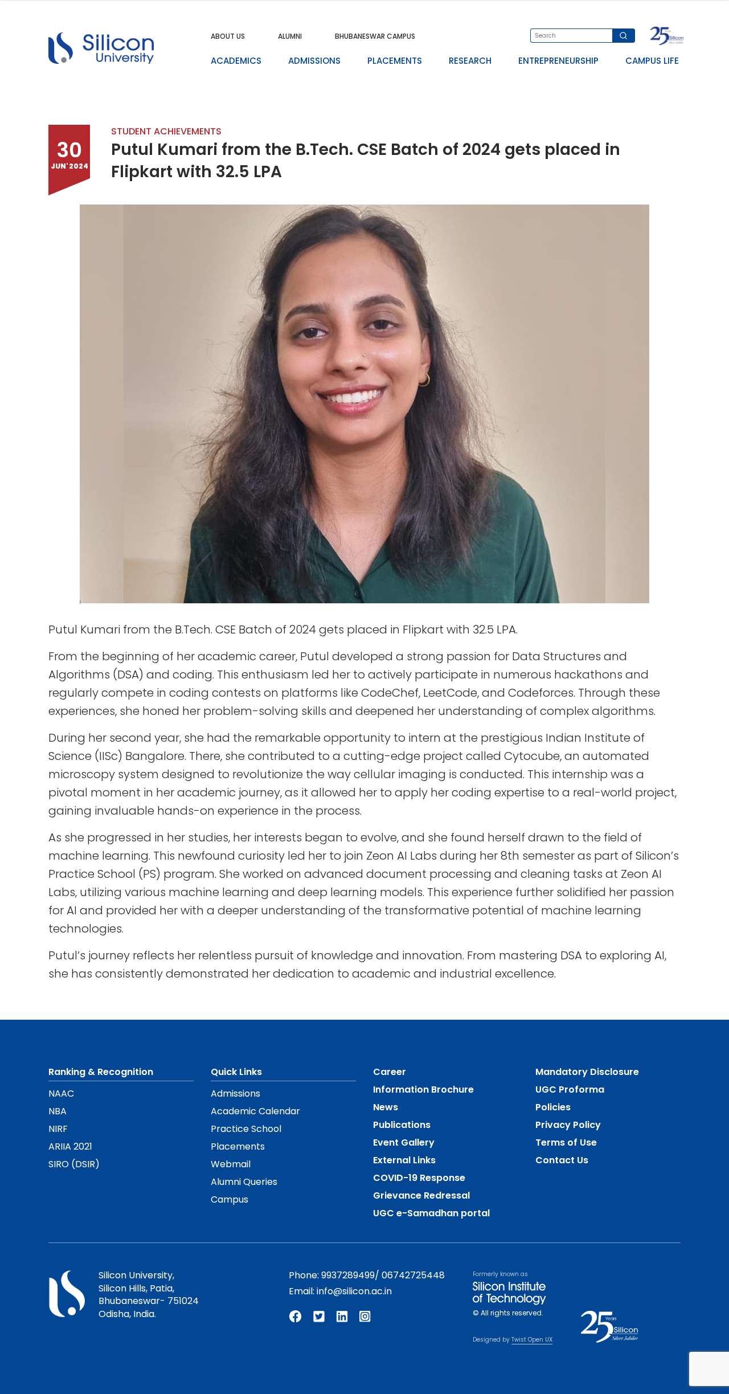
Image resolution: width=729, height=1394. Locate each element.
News (385, 1107)
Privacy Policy (568, 1124)
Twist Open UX (531, 1339)
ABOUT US (228, 36)
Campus (229, 1199)
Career (389, 1071)
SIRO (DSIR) (74, 1164)
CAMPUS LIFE (652, 61)
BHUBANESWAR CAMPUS (375, 36)
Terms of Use (566, 1142)
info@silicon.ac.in (354, 1291)
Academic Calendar (255, 1111)
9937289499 (348, 1275)
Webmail (231, 1164)
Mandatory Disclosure (587, 1071)
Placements (238, 1146)
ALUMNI (290, 36)
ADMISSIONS (314, 61)
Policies (553, 1107)
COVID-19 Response (419, 1177)
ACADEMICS (236, 61)
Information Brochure (423, 1089)
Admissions (235, 1093)
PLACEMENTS (394, 61)
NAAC (61, 1093)
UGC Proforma (569, 1089)
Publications (402, 1124)
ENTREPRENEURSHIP (558, 61)
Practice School (246, 1128)
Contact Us (561, 1160)
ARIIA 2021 (70, 1146)
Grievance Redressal (421, 1195)
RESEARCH (470, 61)
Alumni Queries (244, 1181)
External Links (404, 1160)
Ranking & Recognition (100, 1071)
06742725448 (413, 1275)
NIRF (58, 1128)
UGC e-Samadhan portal (431, 1213)
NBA (57, 1111)
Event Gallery (404, 1142)
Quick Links (236, 1071)
